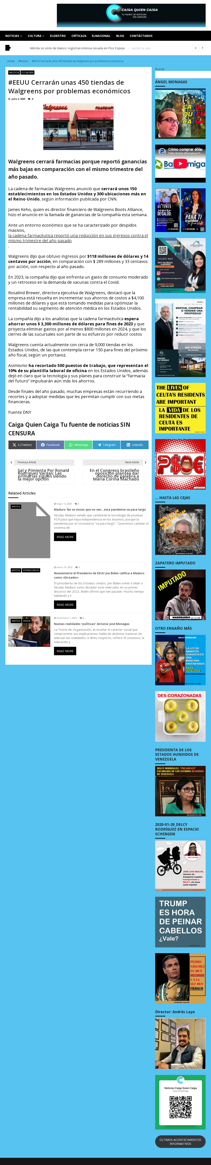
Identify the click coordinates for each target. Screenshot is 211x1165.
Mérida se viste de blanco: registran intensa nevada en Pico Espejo (77, 48)
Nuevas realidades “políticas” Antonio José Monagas (91, 624)
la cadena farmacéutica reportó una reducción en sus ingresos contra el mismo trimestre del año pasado (78, 238)
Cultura (34, 36)
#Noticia (14, 72)
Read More (65, 537)
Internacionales (31, 570)
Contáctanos (141, 36)
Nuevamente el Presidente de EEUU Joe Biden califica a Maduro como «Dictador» (99, 575)
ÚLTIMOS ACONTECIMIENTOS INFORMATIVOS (180, 1142)
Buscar (159, 69)
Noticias (12, 36)
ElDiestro (58, 36)
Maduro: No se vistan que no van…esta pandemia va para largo (100, 509)
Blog (120, 36)
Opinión (26, 621)
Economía (27, 72)
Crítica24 (79, 36)
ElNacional (101, 36)
